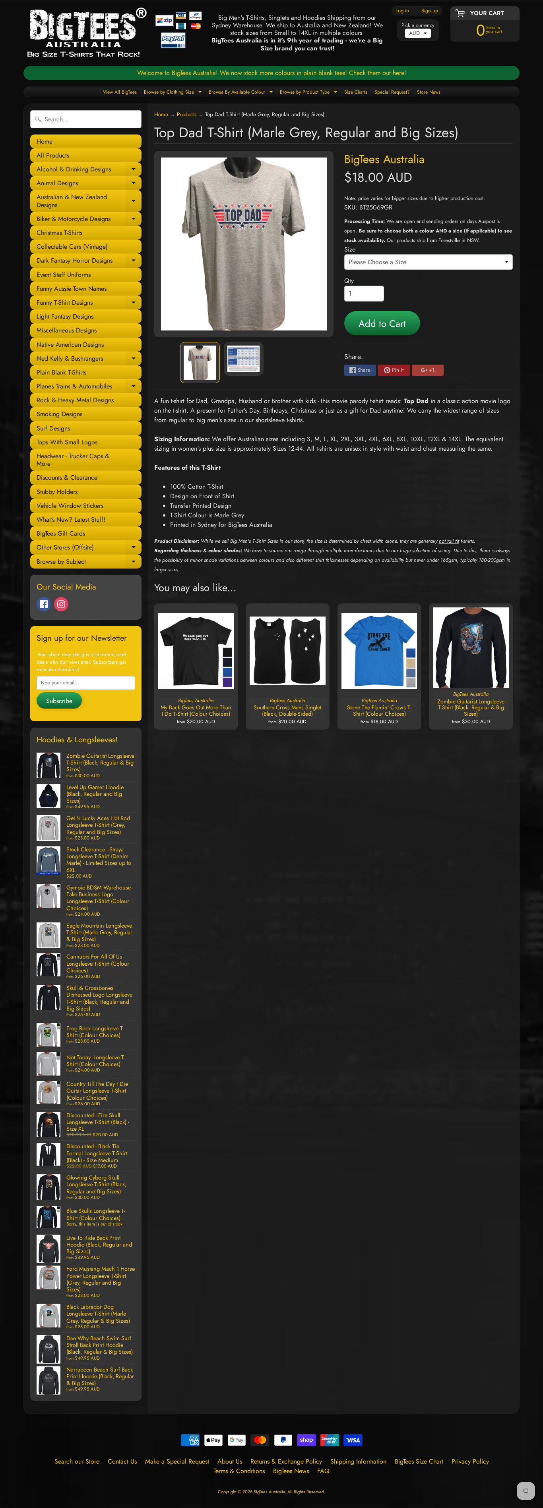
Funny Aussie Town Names (72, 288)
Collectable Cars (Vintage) (72, 246)
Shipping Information (358, 1461)
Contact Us (122, 1461)
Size (349, 249)
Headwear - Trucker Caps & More (73, 459)
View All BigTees (120, 92)
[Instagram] (61, 604)
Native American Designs (70, 344)
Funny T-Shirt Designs (89, 303)
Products (186, 114)
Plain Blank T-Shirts (61, 372)
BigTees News (291, 1470)
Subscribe (59, 700)
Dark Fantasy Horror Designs (89, 261)
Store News (428, 92)
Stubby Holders (57, 491)
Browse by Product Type (309, 92)
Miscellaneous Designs (67, 330)
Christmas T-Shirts (59, 232)
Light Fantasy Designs (65, 316)
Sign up (429, 10)
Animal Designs (89, 184)
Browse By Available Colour (242, 92)
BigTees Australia (384, 159)
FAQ (323, 1470)
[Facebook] (44, 604)
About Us (229, 1461)
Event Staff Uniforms (64, 274)
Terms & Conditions (239, 1470)
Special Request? (392, 92)
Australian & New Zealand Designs (89, 201)
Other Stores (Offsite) (89, 548)
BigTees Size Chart (419, 1461)
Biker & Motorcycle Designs (89, 220)
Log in (402, 10)
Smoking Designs (59, 414)
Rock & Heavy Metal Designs (75, 400)
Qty (349, 280)
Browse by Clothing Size (174, 92)
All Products (53, 155)
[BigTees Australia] (114, 33)
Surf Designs (53, 428)
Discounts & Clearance (67, 477)
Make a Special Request (177, 1461)
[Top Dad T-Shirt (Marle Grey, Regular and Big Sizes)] (200, 362)
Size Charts (355, 92)
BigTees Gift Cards (61, 533)
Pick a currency (417, 25)
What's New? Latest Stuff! (71, 519)
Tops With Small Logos (67, 442)
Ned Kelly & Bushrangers (89, 359)
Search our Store (76, 1461)
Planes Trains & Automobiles (89, 387)
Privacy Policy (470, 1461)
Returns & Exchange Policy (286, 1461)
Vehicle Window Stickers (70, 505)
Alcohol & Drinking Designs (89, 170)
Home (44, 141)
